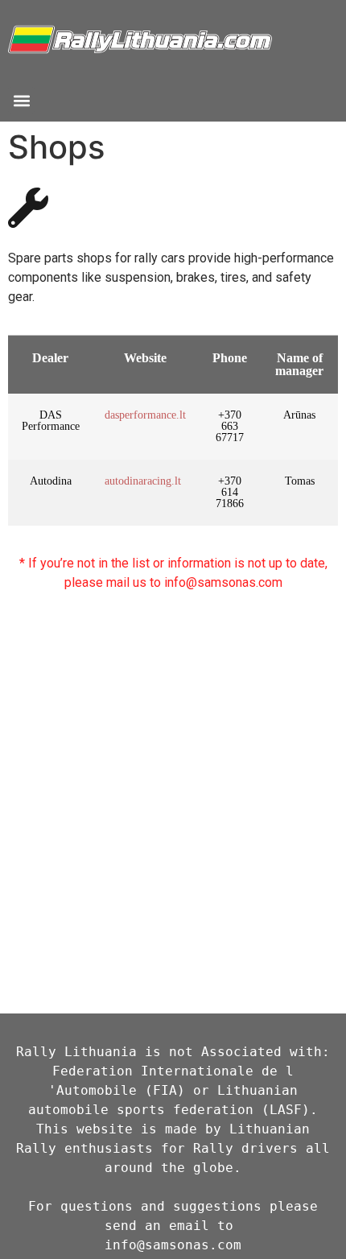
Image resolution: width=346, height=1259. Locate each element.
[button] (21, 100)
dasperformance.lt (145, 415)
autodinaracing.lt (143, 481)
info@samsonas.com (173, 1245)
